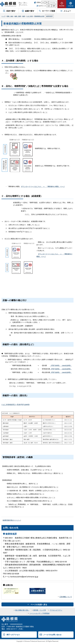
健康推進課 (49, 16)
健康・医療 (18, 16)
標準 (54, 6)
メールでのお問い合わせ (52, 634)
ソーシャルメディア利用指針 (39, 613)
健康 (23, 16)
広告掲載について (65, 597)
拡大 (49, 6)
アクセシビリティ (56, 610)
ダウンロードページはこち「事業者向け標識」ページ (43, 186)
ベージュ (52, 2)
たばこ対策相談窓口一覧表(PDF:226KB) (15, 404)
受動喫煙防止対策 (39, 16)
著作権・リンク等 (39, 610)
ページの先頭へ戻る (39, 604)
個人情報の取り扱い (22, 610)
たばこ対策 (29, 16)
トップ (3, 16)
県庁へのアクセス (13, 634)
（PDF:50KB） (55, 365)
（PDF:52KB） (55, 369)
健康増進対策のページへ (11, 520)
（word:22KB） (66, 365)
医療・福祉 (10, 16)
